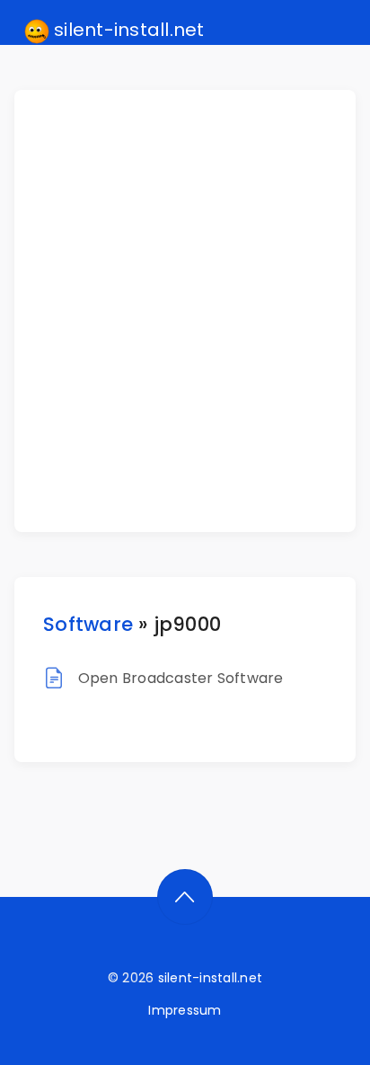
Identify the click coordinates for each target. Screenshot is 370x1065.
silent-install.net (127, 29)
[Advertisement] (185, 311)
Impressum (184, 1010)
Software (88, 624)
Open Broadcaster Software (181, 678)
